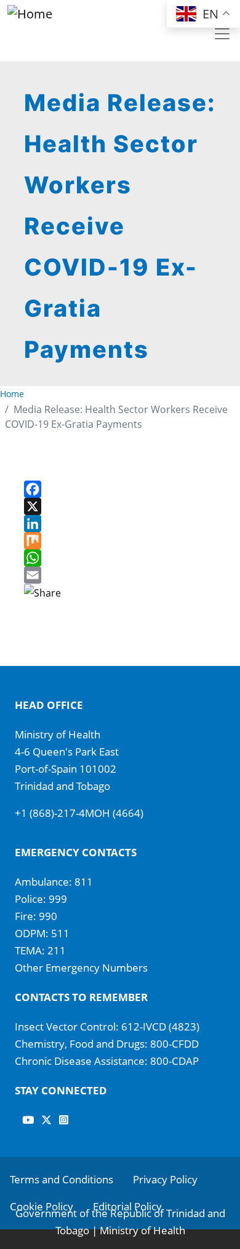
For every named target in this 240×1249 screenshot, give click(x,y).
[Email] (120, 575)
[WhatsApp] (120, 557)
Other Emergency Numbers (81, 968)
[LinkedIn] (120, 523)
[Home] (61, 13)
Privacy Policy (165, 1179)
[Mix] (120, 540)
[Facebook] (120, 489)
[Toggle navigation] (222, 33)
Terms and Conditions (61, 1179)
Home (12, 394)
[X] (120, 506)
